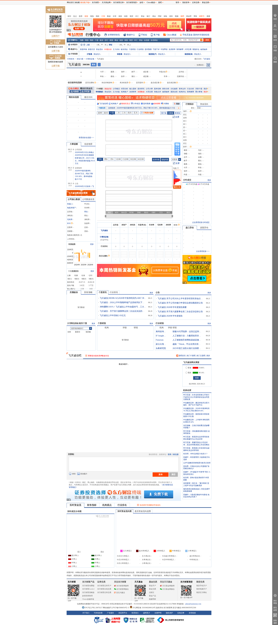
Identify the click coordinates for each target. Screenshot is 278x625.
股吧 (182, 16)
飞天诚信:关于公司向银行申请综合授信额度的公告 (180, 303)
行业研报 (140, 49)
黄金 (143, 16)
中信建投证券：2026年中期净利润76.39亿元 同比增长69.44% (196, 409)
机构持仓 (182, 92)
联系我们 (135, 613)
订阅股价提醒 (148, 113)
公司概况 (116, 89)
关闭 (64, 8)
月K (112, 159)
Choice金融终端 (88, 599)
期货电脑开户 (201, 589)
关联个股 (198, 89)
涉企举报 (275, 602)
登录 (169, 454)
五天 (136, 113)
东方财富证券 (118, 2)
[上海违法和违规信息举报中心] (148, 620)
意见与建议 (120, 593)
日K (100, 159)
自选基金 (154, 40)
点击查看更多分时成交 (201, 222)
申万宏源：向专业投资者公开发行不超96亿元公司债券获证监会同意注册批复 (196, 397)
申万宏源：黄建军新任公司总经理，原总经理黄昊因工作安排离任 (196, 443)
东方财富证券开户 (104, 586)
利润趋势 (71, 244)
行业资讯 (114, 292)
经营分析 (124, 89)
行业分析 (190, 89)
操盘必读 (108, 89)
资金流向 (99, 49)
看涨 (189, 368)
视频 (176, 16)
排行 (106, 40)
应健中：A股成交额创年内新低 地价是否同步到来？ (196, 496)
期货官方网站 (201, 592)
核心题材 (132, 89)
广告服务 (110, 613)
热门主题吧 (201, 356)
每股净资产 (71, 208)
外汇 (137, 16)
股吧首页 (182, 356)
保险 (165, 16)
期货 (131, 16)
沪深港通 (74, 54)
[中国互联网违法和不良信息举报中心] (170, 620)
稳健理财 (152, 599)
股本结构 (157, 89)
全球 (114, 16)
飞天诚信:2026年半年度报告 (170, 316)
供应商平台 (122, 613)
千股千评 (156, 49)
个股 (96, 40)
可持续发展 (98, 613)
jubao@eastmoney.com (193, 604)
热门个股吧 (191, 356)
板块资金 (124, 49)
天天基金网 (106, 2)
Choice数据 (171, 35)
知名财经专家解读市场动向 (150, 505)
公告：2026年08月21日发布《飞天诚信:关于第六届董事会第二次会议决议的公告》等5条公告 (143, 108)
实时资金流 (75, 505)
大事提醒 (74, 144)
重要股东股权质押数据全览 (98, 356)
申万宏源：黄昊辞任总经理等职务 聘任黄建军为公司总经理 (196, 438)
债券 (171, 16)
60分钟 (141, 159)
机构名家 (187, 390)
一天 (112, 113)
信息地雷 (88, 144)
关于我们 (85, 613)
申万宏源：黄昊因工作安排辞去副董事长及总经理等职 (196, 449)
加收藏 (77, 2)
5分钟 (118, 159)
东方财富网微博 (122, 586)
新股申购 (83, 49)
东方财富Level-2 (88, 589)
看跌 (189, 373)
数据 (109, 16)
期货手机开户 (201, 586)
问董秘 (166, 104)
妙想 (141, 2)
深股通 (119, 54)
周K (106, 159)
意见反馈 (275, 609)
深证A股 (80, 59)
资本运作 (182, 89)
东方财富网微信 (122, 589)
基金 (154, 16)
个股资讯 (103, 292)
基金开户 (152, 586)
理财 (159, 16)
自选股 (146, 40)
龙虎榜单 (172, 49)
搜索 (208, 16)
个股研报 (132, 49)
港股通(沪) (153, 54)
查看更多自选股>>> (86, 138)
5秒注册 (175, 454)
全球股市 (74, 45)
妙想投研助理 (87, 596)
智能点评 (157, 92)
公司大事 (149, 89)
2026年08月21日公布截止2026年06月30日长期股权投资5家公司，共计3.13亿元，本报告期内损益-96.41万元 (85, 157)
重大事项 (198, 92)
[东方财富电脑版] (75, 91)
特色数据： (100, 92)
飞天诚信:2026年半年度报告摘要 (172, 307)
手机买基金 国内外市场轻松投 (195, 35)
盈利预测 (148, 49)
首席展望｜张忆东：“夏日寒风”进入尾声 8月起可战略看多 (196, 484)
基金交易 (152, 589)
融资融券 (203, 49)
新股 (86, 16)
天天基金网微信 (168, 589)
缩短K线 (165, 160)
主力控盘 (116, 92)
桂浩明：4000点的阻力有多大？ (195, 454)
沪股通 (89, 54)
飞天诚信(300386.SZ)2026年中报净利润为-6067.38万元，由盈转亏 (123, 298)
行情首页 (70, 59)
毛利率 (69, 219)
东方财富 (72, 582)
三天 (124, 113)
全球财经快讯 (114, 35)
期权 (97, 16)
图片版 (164, 113)
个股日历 (101, 108)
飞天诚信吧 (103, 104)
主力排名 (116, 49)
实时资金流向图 (124, 511)
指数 (82, 40)
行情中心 (74, 40)
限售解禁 (180, 49)
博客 (195, 16)
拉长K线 (156, 160)
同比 (86, 212)
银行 (148, 16)
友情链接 (192, 613)
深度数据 (141, 92)
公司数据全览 (88, 199)
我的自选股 (74, 97)
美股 (120, 16)
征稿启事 (180, 613)
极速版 (177, 113)
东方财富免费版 (88, 586)
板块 (101, 40)
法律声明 (157, 613)
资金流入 (97, 54)
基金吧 (188, 16)
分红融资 (174, 89)
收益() (69, 204)
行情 (103, 16)
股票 (80, 16)
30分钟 (133, 159)
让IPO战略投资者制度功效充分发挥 (197, 463)
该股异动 (204, 228)
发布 (161, 474)
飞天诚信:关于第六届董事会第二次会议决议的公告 (180, 311)
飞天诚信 (104, 230)
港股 (126, 16)
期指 (92, 16)
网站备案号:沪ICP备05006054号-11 (116, 608)
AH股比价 (108, 49)
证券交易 (195, 2)
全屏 (177, 117)
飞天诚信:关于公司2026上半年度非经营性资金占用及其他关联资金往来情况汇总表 (181, 298)
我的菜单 (185, 2)
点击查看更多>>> (203, 251)
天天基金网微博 (168, 586)
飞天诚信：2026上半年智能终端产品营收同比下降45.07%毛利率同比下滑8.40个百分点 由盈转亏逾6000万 (123, 302)
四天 (130, 113)
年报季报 (164, 49)
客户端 (156, 35)
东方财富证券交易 (104, 592)
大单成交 (136, 104)
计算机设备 (90, 59)
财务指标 (91, 505)
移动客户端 (84, 2)
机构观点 (107, 505)
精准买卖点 (125, 104)
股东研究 (141, 89)
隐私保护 (169, 613)
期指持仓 (195, 49)
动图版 (170, 113)
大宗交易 (187, 49)
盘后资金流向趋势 (143, 511)
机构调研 (156, 104)
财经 (69, 16)
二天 (118, 113)
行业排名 (122, 505)
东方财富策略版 (88, 592)
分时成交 (187, 180)
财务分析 (165, 89)
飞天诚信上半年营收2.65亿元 (113, 315)
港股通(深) (189, 54)
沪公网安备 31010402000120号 (144, 608)
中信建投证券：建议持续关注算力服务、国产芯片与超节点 (196, 404)
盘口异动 (190, 228)
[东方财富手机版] (85, 91)
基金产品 (152, 596)
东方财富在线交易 (104, 589)
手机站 (144, 35)
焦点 (75, 16)
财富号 (201, 16)
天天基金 (139, 582)
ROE (69, 223)
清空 (173, 474)
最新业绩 (174, 92)
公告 (158, 292)
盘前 (100, 113)
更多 (205, 89)
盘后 (106, 113)
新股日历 (91, 49)
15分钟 (125, 159)
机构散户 (124, 92)
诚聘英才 (146, 613)
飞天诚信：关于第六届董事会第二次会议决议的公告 (123, 311)
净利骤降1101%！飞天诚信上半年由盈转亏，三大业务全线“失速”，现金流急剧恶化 (123, 307)
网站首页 (70, 2)
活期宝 (151, 592)
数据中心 (131, 35)
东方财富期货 (186, 582)
